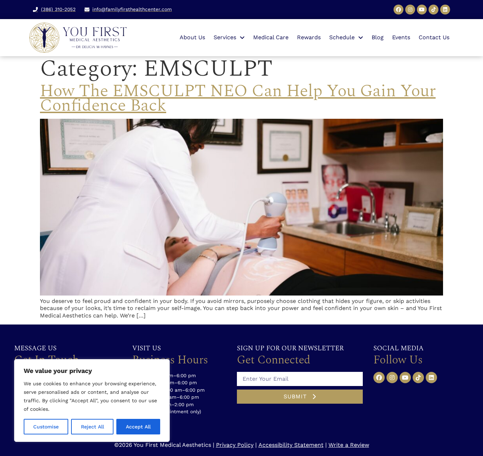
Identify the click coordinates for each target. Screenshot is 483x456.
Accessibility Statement (291, 445)
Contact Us (434, 37)
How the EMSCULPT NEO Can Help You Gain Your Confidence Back (238, 98)
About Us (192, 37)
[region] (92, 400)
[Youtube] (422, 9)
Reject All (92, 426)
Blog (378, 37)
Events (401, 37)
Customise (46, 426)
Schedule (342, 37)
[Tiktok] (433, 9)
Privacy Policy (235, 445)
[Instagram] (410, 9)
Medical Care (271, 37)
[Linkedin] (445, 9)
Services (225, 37)
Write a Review (348, 445)
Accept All (138, 426)
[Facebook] (398, 9)
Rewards (309, 37)
